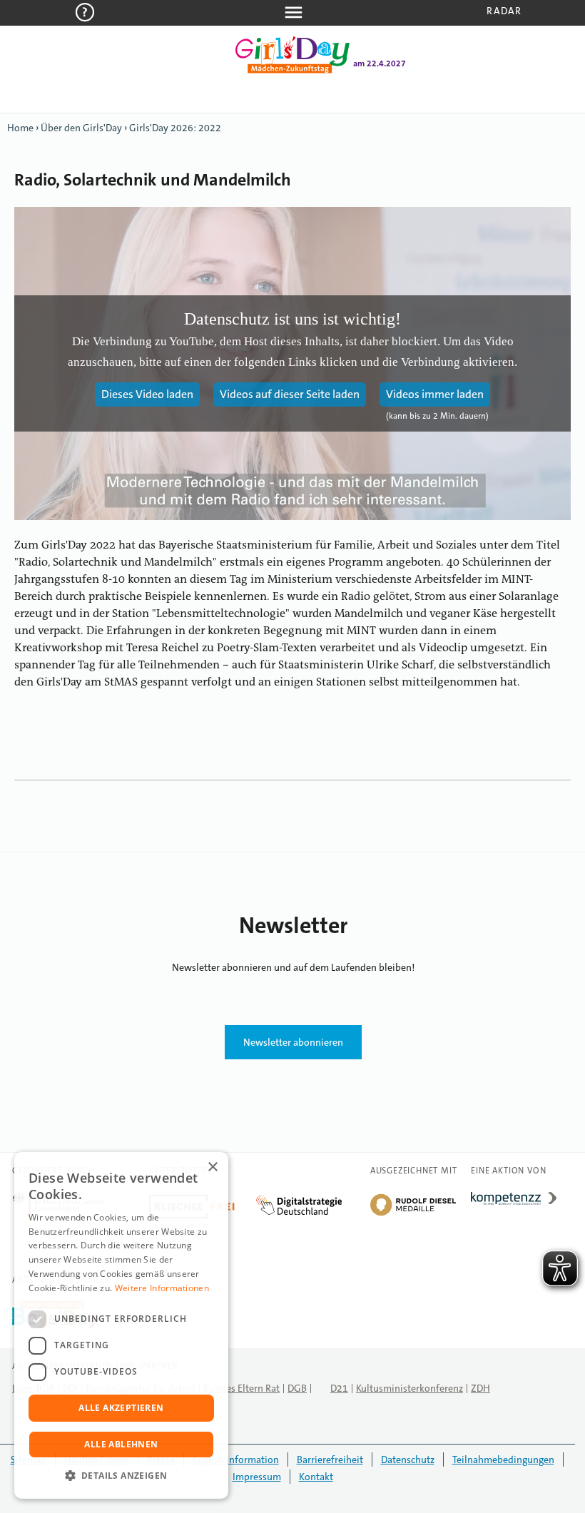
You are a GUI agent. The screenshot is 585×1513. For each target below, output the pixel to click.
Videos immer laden (435, 394)
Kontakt (316, 1476)
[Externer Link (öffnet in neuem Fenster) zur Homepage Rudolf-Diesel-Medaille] (413, 1215)
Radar (504, 10)
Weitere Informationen (162, 1288)
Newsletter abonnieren (293, 1042)
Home (20, 127)
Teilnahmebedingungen (503, 1459)
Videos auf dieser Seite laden (290, 394)
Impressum (257, 1476)
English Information (236, 1459)
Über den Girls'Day (81, 127)
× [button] (212, 1167)
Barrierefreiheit (330, 1459)
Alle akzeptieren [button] (120, 1408)
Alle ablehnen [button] (121, 1444)
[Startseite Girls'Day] (292, 70)
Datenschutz (407, 1459)
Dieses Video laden (147, 394)
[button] (121, 1475)
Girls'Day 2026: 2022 (175, 127)
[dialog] (121, 1325)
